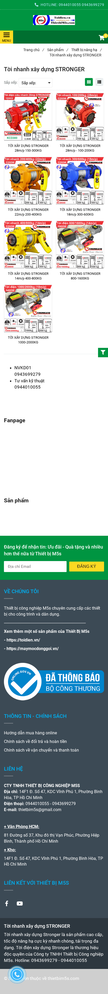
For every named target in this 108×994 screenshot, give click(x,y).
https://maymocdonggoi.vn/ (33, 648)
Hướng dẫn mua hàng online (30, 732)
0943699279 (93, 5)
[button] (101, 38)
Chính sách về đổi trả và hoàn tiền (35, 741)
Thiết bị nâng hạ (86, 50)
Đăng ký (86, 566)
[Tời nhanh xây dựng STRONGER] (54, 20)
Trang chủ (33, 50)
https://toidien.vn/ (23, 640)
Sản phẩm (57, 50)
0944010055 (70, 5)
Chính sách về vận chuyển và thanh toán (41, 750)
